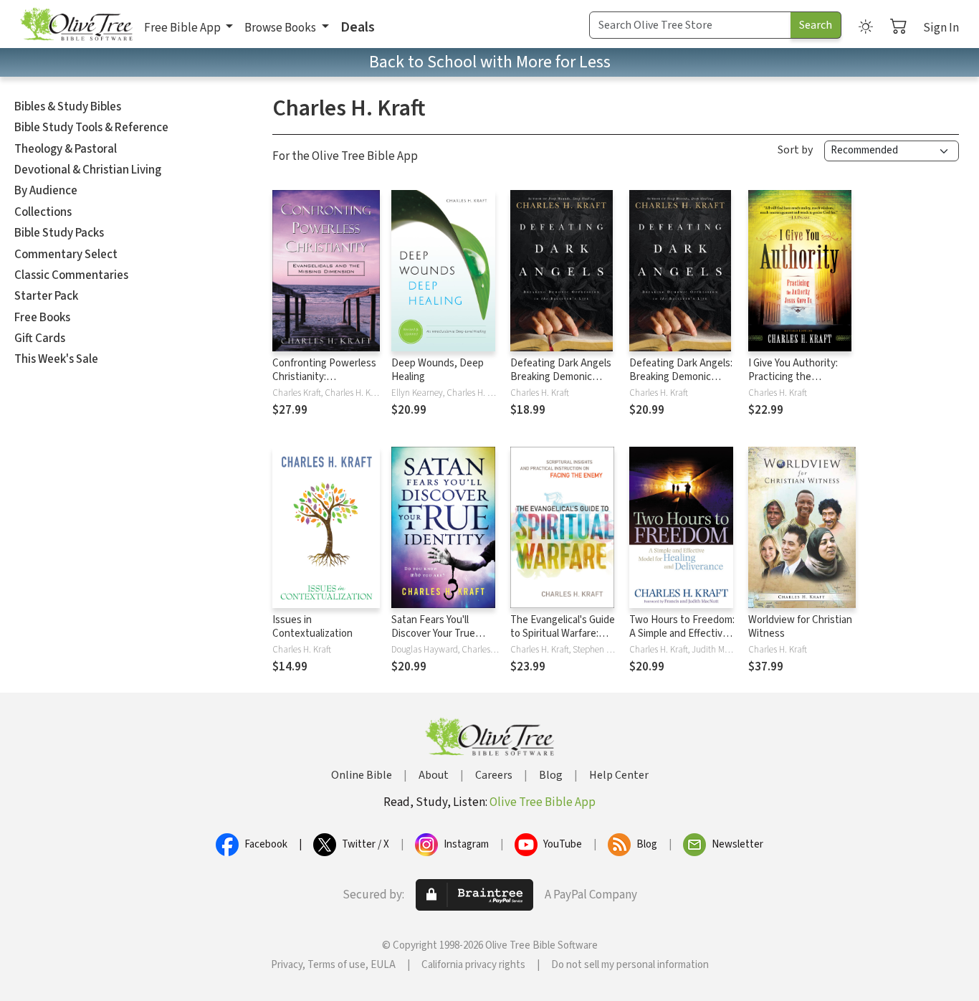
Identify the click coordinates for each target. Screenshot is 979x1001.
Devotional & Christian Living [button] (87, 170)
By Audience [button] (45, 190)
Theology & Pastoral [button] (65, 149)
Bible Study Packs (59, 233)
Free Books (42, 317)
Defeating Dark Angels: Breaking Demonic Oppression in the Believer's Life (680, 384)
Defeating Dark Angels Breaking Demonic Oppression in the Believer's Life (560, 384)
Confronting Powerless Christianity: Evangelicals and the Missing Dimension (324, 384)
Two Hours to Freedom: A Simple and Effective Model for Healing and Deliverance (682, 640)
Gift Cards (39, 338)
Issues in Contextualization (312, 626)
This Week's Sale (56, 359)
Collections (43, 212)
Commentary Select (66, 254)
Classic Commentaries (71, 275)
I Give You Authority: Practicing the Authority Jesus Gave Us (796, 384)
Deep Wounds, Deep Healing (437, 370)
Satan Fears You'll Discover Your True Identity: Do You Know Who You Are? (440, 640)
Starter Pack (46, 296)
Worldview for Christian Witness (800, 626)
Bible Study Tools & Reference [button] (91, 127)
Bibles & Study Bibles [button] (67, 106)
